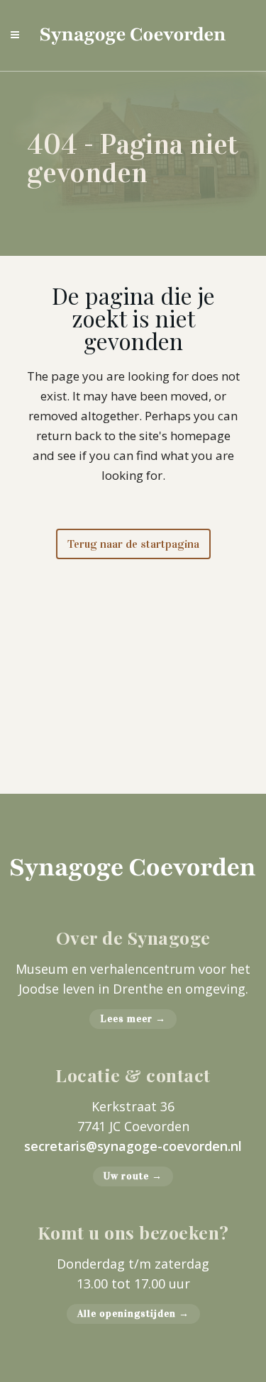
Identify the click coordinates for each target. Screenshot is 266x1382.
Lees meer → (133, 1019)
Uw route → (133, 1176)
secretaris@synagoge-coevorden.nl (133, 1146)
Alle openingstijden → (133, 1314)
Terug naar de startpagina (133, 544)
